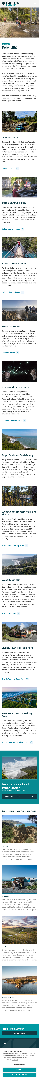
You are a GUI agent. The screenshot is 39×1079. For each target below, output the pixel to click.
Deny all (19, 1069)
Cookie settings (19, 1064)
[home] (17, 4)
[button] (35, 4)
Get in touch (19, 1033)
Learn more (15, 1059)
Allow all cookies (19, 1074)
